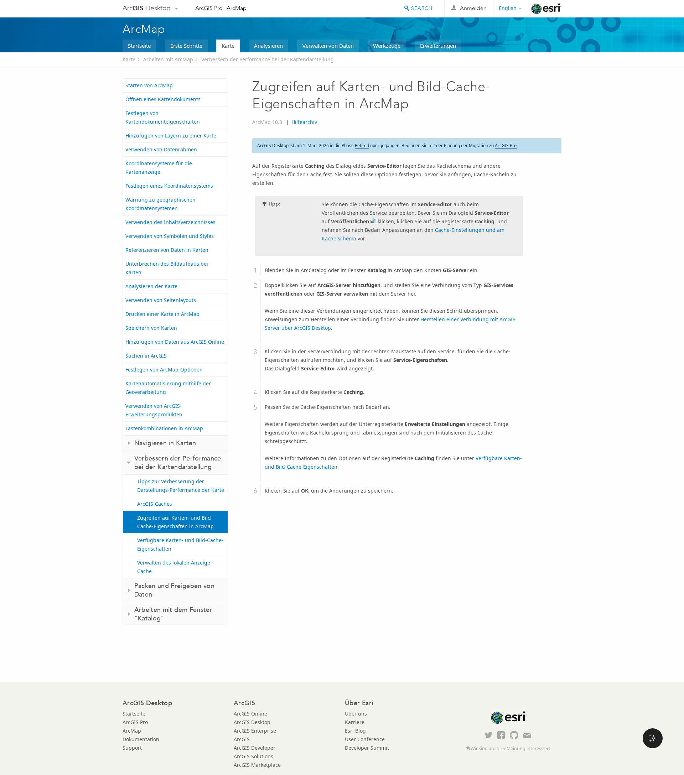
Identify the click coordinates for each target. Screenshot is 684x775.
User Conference (365, 739)
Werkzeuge (386, 45)
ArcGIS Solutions (253, 756)
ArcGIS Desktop (252, 722)
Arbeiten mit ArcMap (168, 59)
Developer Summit (367, 747)
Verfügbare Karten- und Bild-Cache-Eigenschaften (180, 544)
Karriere (354, 722)
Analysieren (268, 45)
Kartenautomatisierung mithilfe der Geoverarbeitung (168, 387)
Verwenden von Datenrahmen (161, 149)
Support (132, 747)
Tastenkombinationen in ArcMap (164, 428)
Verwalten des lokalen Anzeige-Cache (174, 566)
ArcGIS (242, 739)
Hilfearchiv (304, 122)
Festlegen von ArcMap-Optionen (164, 369)
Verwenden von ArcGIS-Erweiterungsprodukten (153, 410)
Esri (546, 8)
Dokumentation (141, 739)
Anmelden (473, 8)
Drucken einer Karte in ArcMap (162, 314)
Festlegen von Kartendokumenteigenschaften (162, 117)
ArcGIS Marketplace (257, 764)
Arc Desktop (147, 8)
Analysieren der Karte (151, 286)
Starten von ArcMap (149, 85)
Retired (362, 145)
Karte (228, 45)
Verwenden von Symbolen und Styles (169, 236)
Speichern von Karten (151, 327)
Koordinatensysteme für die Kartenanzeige (158, 167)
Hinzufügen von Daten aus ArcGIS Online (174, 341)
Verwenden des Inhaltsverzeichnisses (170, 222)
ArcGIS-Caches (154, 503)
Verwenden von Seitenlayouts (160, 300)
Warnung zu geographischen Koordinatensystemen (160, 204)
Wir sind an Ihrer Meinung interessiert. (511, 748)
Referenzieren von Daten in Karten (166, 249)
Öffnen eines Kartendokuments (163, 99)
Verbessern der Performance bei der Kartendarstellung (267, 59)
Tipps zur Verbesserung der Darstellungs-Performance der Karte (180, 485)
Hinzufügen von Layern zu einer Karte (170, 135)
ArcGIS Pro (209, 8)
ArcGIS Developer (254, 747)
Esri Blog (355, 730)
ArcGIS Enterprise (255, 730)
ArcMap (237, 8)
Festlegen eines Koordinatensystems (169, 185)
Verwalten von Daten (328, 45)
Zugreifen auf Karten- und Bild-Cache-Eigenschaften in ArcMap (175, 522)
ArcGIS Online (250, 713)
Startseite (139, 45)
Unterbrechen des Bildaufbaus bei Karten (166, 268)
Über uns (356, 713)
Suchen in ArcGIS (146, 355)
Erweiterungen (438, 45)
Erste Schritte (186, 45)
